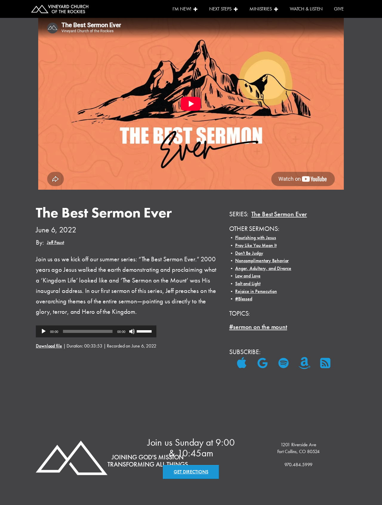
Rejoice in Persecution (256, 291)
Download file (49, 346)
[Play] (44, 331)
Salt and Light (248, 283)
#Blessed (243, 299)
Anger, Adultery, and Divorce (263, 268)
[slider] (145, 330)
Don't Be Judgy (249, 253)
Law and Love (248, 276)
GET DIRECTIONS (191, 472)
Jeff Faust (55, 242)
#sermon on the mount (258, 326)
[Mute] (132, 331)
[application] (96, 331)
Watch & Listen (306, 9)
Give (339, 9)
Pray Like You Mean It (256, 245)
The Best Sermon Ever (279, 214)
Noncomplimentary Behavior (262, 260)
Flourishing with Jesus (255, 237)
